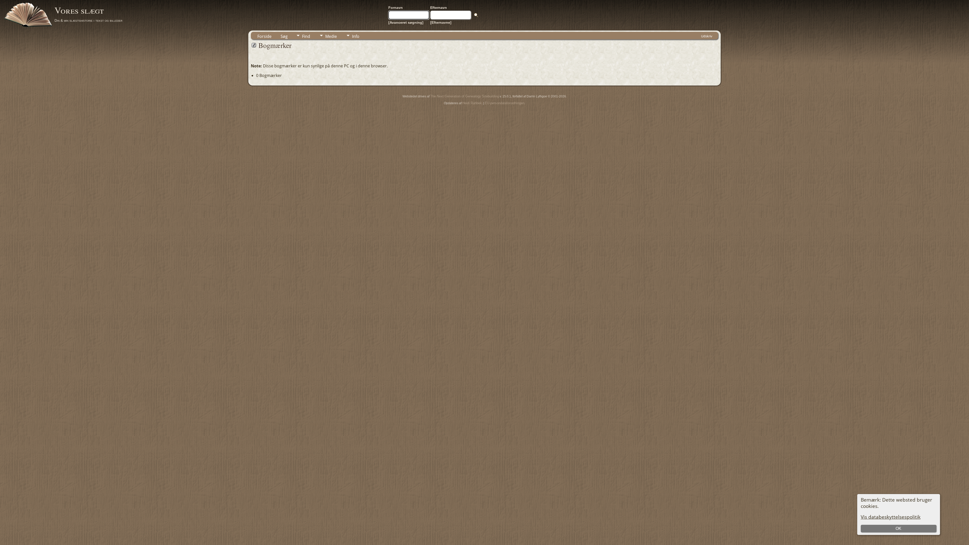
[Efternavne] (440, 22)
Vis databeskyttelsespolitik (891, 517)
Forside (264, 36)
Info (355, 36)
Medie (331, 36)
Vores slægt (79, 10)
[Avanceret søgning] (405, 22)
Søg (284, 36)
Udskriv (706, 36)
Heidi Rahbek (472, 103)
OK (898, 528)
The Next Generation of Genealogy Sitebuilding (464, 96)
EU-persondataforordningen (504, 103)
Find (306, 36)
